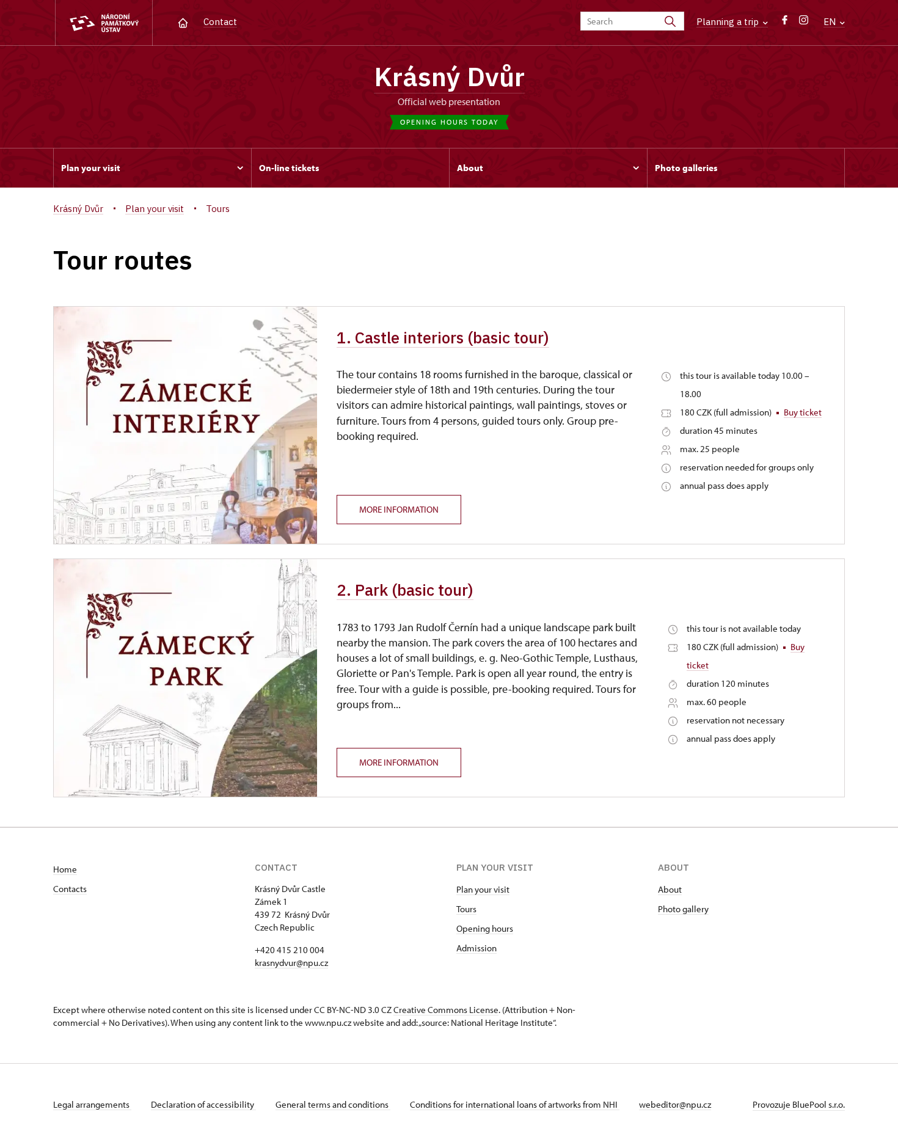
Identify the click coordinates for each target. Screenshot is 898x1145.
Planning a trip (728, 21)
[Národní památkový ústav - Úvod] (104, 23)
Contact (220, 21)
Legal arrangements (92, 1104)
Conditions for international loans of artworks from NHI (514, 1104)
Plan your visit (482, 889)
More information (399, 509)
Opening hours (484, 928)
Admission (476, 948)
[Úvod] (183, 21)
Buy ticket (803, 412)
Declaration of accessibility (203, 1104)
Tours (466, 909)
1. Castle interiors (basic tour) (443, 337)
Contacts (70, 888)
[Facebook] (784, 23)
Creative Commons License (445, 1009)
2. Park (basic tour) (405, 589)
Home (65, 869)
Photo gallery (683, 909)
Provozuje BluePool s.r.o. (799, 1104)
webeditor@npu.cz (675, 1104)
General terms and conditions (333, 1104)
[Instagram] (803, 23)
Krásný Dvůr (449, 76)
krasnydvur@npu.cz (291, 962)
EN (830, 21)
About (670, 889)
